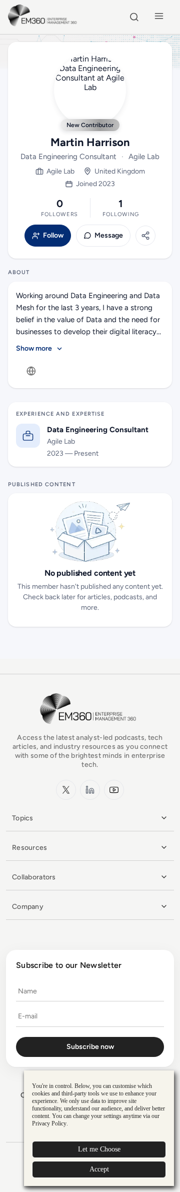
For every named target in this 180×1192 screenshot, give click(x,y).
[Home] (44, 25)
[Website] (31, 371)
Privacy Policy (49, 1123)
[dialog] (99, 1128)
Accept (99, 1169)
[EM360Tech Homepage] (90, 728)
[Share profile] (146, 236)
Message (108, 235)
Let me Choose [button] (99, 1149)
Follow (53, 235)
